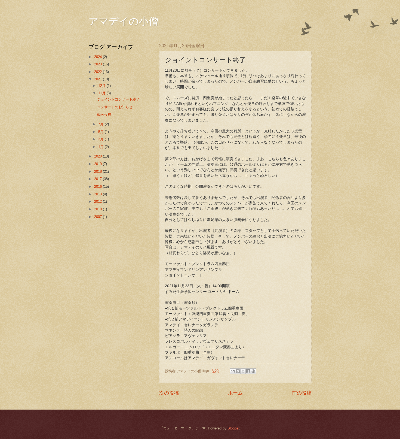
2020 (98, 156)
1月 (101, 147)
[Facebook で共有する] (248, 371)
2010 (98, 209)
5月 (101, 132)
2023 (98, 64)
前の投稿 (302, 393)
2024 (98, 57)
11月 (102, 93)
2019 (98, 164)
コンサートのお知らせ (115, 107)
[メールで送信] (232, 371)
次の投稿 (169, 393)
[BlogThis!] (238, 371)
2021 (98, 79)
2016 (98, 186)
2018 (98, 171)
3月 (101, 139)
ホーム (235, 393)
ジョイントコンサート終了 (118, 99)
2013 (98, 194)
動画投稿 (104, 115)
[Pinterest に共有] (253, 371)
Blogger (233, 428)
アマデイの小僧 (123, 20)
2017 (98, 179)
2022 (98, 72)
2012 (98, 201)
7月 (101, 124)
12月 (102, 86)
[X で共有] (243, 371)
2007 (98, 217)
